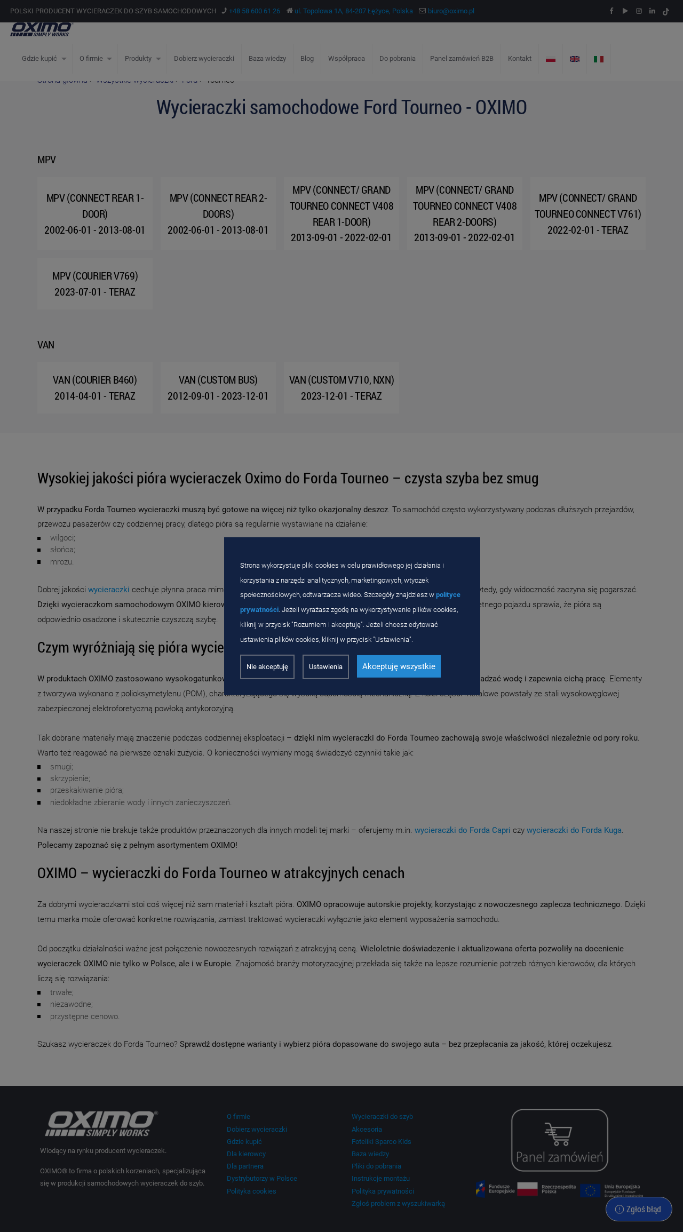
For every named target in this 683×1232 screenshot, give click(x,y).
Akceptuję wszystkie (398, 666)
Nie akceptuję (267, 667)
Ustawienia (326, 667)
